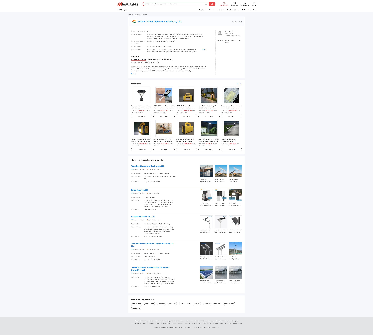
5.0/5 (137, 56)
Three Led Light (185, 303)
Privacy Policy (215, 327)
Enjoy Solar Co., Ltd (139, 190)
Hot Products (138, 321)
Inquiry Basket (236, 21)
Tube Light (207, 303)
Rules (255, 10)
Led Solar (217, 303)
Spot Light (197, 303)
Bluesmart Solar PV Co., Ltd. (143, 217)
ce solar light (136, 308)
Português (151, 323)
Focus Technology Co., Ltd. (174, 327)
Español (144, 323)
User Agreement (197, 327)
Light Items (161, 303)
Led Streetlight (136, 303)
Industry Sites (199, 321)
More (203, 49)
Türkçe (221, 323)
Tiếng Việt (228, 323)
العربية (193, 323)
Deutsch (180, 323)
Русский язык (166, 323)
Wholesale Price (189, 321)
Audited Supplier (155, 169)
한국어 (199, 323)
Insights (236, 321)
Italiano (174, 323)
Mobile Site (228, 321)
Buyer (211, 10)
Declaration (207, 327)
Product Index (220, 321)
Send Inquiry (141, 116)
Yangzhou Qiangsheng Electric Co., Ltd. (147, 166)
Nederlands (187, 323)
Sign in (254, 5)
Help (220, 10)
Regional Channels (209, 321)
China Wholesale (178, 321)
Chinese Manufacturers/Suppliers (163, 321)
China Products (148, 321)
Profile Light (172, 303)
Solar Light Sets (229, 303)
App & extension (232, 10)
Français (158, 323)
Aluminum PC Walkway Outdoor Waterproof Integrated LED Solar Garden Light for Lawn (141, 108)
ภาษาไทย (215, 323)
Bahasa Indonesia (237, 323)
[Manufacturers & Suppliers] (127, 4)
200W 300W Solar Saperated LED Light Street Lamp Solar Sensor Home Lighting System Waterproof (164, 108)
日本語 (205, 323)
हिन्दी (210, 323)
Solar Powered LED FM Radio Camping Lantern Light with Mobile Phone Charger (185, 141)
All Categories (123, 10)
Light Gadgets (149, 303)
